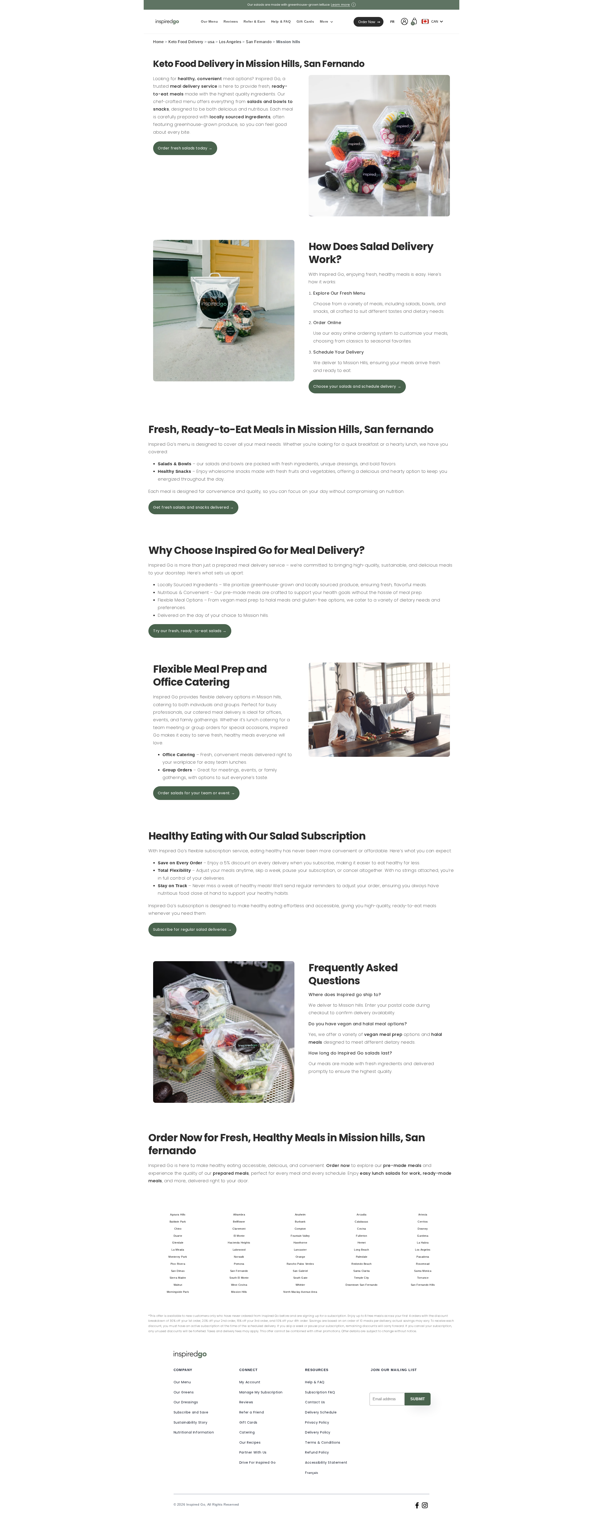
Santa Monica (422, 1270)
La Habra (423, 1242)
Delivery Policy (317, 1432)
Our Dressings (186, 1402)
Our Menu (182, 1382)
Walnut (178, 1284)
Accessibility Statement (326, 1462)
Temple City (361, 1277)
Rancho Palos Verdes (300, 1263)
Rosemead (423, 1263)
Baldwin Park (178, 1221)
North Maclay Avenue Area (300, 1291)
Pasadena (422, 1256)
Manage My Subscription (261, 1392)
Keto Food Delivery (185, 42)
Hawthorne (300, 1242)
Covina (361, 1228)
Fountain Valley (300, 1235)
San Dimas (178, 1270)
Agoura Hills (177, 1214)
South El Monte (239, 1277)
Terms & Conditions (322, 1442)
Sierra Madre (178, 1277)
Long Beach (361, 1249)
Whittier (300, 1284)
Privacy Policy (317, 1422)
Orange (300, 1256)
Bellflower (239, 1221)
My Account (250, 1382)
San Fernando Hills (423, 1284)
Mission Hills (239, 1291)
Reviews (246, 1402)
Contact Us (315, 1402)
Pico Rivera (178, 1263)
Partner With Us (253, 1452)
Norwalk (239, 1256)
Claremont (238, 1228)
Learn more (340, 5)
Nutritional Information (194, 1432)
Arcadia (361, 1214)
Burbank (300, 1221)
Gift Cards (248, 1422)
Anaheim (300, 1214)
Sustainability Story (191, 1422)
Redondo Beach (361, 1263)
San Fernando (259, 42)
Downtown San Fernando (362, 1284)
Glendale (177, 1242)
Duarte (178, 1235)
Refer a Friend (251, 1412)
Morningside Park (178, 1291)
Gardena (422, 1235)
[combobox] (433, 21)
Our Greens (184, 1392)
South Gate (300, 1277)
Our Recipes (250, 1442)
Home (158, 42)
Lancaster (300, 1249)
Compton (300, 1228)
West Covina (239, 1284)
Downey (423, 1228)
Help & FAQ (315, 1382)
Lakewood (239, 1249)
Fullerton (361, 1235)
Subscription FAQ (320, 1392)
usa (211, 42)
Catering (247, 1432)
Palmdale (361, 1256)
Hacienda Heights (239, 1242)
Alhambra (239, 1214)
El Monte (239, 1235)
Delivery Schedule (321, 1412)
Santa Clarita (361, 1270)
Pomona (239, 1263)
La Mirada (177, 1249)
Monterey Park (177, 1256)
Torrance (423, 1277)
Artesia (422, 1214)
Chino (178, 1228)
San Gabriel (300, 1270)
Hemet (362, 1242)
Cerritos (423, 1221)
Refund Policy (317, 1452)
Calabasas (361, 1221)
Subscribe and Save (191, 1412)
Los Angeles (230, 42)
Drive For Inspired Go (257, 1462)
